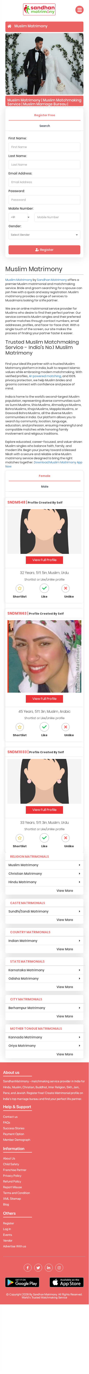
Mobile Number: (20, 208)
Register (46, 250)
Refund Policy (12, 1181)
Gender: (14, 226)
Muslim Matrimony (19, 280)
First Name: (17, 138)
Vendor (7, 1240)
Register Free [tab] (44, 115)
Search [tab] (44, 126)
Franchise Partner (14, 1170)
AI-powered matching (45, 376)
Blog (6, 1204)
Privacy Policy (12, 1176)
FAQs (6, 1122)
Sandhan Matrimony (52, 280)
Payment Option (13, 1134)
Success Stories (13, 1128)
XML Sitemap (12, 1199)
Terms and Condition (16, 1193)
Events (7, 1235)
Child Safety (11, 1164)
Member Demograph (16, 1140)
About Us (9, 1158)
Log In (7, 1229)
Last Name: (17, 156)
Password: (16, 191)
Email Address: (20, 173)
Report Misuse (12, 1187)
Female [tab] (44, 476)
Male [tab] (44, 486)
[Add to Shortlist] (23, 588)
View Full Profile (44, 560)
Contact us (10, 1117)
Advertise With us (14, 1246)
